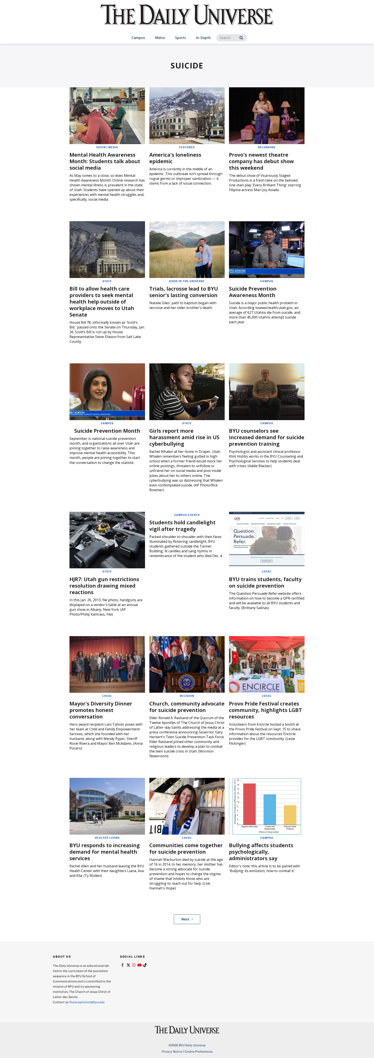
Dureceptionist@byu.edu (87, 1002)
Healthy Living (107, 837)
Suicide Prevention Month (107, 430)
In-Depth (203, 37)
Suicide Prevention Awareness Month (253, 292)
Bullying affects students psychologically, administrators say (261, 852)
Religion (187, 695)
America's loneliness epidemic (175, 158)
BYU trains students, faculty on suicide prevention (265, 582)
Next (185, 919)
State (107, 281)
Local (267, 571)
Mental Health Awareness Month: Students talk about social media (104, 161)
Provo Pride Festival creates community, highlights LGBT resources (265, 710)
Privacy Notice (172, 1051)
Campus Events (187, 514)
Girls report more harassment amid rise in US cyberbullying (184, 437)
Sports (180, 37)
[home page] (187, 19)
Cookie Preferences (199, 1051)
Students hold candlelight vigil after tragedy (182, 525)
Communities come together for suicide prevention (186, 848)
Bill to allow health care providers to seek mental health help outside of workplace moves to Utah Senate (101, 301)
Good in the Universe (187, 281)
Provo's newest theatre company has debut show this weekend (261, 161)
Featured (187, 147)
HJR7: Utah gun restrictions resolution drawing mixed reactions (104, 585)
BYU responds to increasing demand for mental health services (104, 852)
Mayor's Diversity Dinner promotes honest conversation (100, 710)
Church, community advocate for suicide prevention (186, 706)
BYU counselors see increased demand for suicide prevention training (266, 437)
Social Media (107, 147)
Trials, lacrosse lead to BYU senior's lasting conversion (183, 292)
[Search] (241, 38)
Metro (160, 37)
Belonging (267, 147)
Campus (138, 37)
